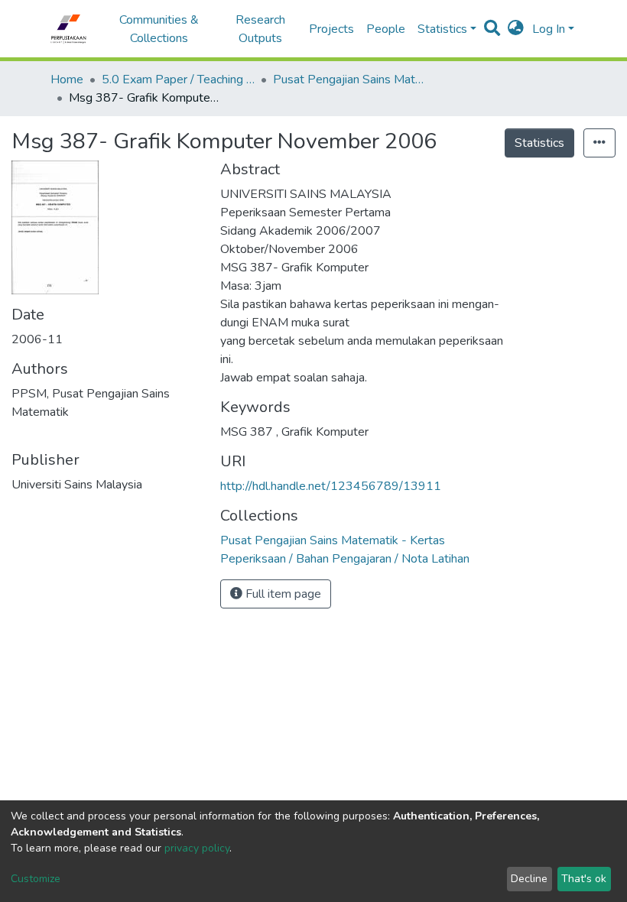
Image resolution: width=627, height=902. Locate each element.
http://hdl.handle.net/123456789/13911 (330, 486)
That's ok (583, 878)
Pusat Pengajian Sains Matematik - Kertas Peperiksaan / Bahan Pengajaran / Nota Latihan (349, 79)
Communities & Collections (159, 29)
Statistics (539, 143)
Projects (331, 29)
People (385, 29)
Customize (35, 878)
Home (66, 79)
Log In (548, 29)
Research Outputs (260, 29)
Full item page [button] (281, 594)
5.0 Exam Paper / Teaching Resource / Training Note (178, 79)
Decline (529, 878)
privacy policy (196, 848)
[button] (515, 29)
